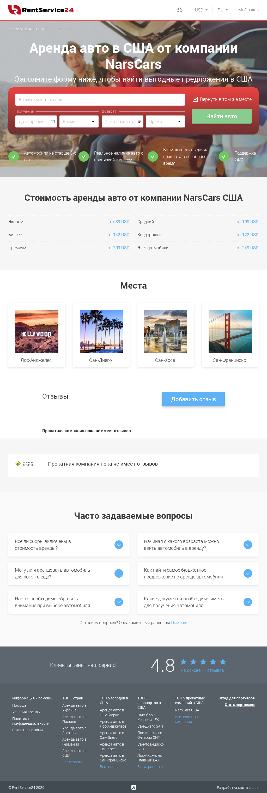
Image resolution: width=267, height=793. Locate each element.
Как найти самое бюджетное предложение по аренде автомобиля (183, 573)
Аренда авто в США (74, 753)
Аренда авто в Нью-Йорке (112, 712)
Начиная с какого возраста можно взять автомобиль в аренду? (181, 544)
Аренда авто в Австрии (74, 730)
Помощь (179, 622)
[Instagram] (133, 787)
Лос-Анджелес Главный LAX (149, 757)
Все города (109, 766)
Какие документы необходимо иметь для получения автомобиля (184, 601)
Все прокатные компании (188, 719)
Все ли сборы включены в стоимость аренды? (43, 544)
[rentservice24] (41, 9)
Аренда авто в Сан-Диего (112, 735)
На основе (202, 670)
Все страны (72, 761)
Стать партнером (240, 704)
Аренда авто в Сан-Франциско (113, 757)
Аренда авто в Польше (74, 719)
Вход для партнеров (237, 698)
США (40, 28)
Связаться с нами (27, 729)
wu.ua (254, 787)
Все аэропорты (150, 766)
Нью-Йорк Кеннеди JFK (148, 717)
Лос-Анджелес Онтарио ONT (149, 735)
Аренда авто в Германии (74, 741)
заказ (248, 10)
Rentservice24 (19, 28)
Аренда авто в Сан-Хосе (112, 746)
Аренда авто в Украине (74, 707)
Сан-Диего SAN (150, 726)
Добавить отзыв (193, 399)
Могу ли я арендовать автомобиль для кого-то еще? (52, 573)
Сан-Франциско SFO (150, 746)
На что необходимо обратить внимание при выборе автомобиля (52, 601)
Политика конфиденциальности (30, 721)
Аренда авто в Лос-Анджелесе (113, 724)
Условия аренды (26, 711)
